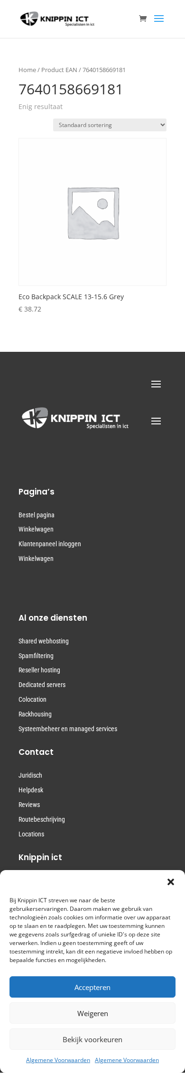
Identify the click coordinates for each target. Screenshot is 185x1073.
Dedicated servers (41, 684)
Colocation (32, 699)
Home (27, 69)
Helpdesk (30, 790)
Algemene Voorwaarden (58, 1060)
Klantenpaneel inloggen (49, 544)
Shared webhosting (43, 641)
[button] (171, 882)
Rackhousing (35, 714)
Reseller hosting (39, 670)
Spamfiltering (36, 656)
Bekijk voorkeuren (92, 1039)
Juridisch (30, 775)
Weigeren (92, 1013)
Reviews (29, 804)
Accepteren (92, 987)
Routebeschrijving (41, 819)
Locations (31, 834)
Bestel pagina (36, 515)
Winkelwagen (36, 529)
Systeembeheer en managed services (67, 729)
